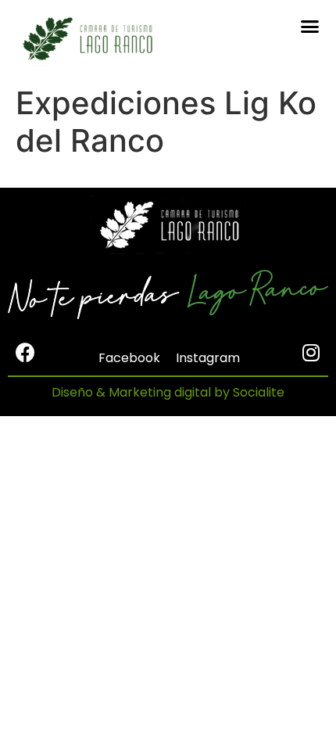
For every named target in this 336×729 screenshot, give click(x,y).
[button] (310, 26)
